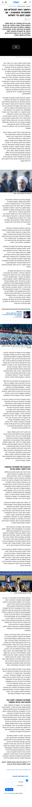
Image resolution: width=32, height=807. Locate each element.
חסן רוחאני (15, 769)
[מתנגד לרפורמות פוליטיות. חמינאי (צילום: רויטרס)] (16, 583)
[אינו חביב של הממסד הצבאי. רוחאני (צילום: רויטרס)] (16, 182)
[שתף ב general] (3, 2)
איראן (29, 769)
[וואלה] (16, 2)
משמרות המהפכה (22, 769)
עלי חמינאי (9, 769)
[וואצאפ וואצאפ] (6, 2)
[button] (25, 2)
